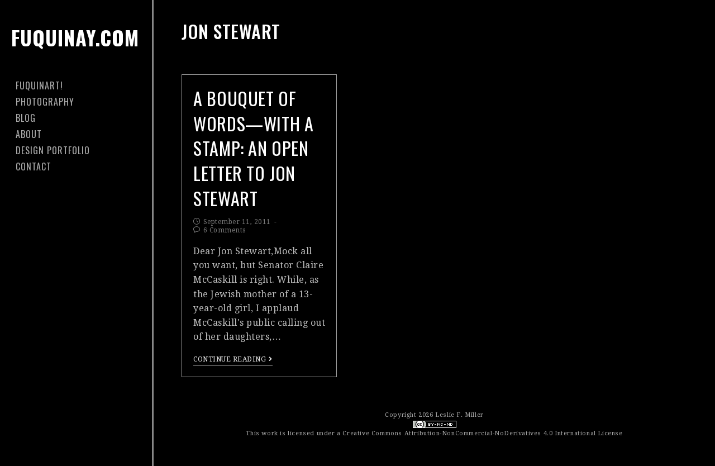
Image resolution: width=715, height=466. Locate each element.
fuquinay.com (75, 37)
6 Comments (224, 230)
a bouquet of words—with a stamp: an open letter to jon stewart (253, 148)
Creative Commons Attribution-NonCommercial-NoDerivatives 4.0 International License (482, 433)
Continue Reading (229, 359)
